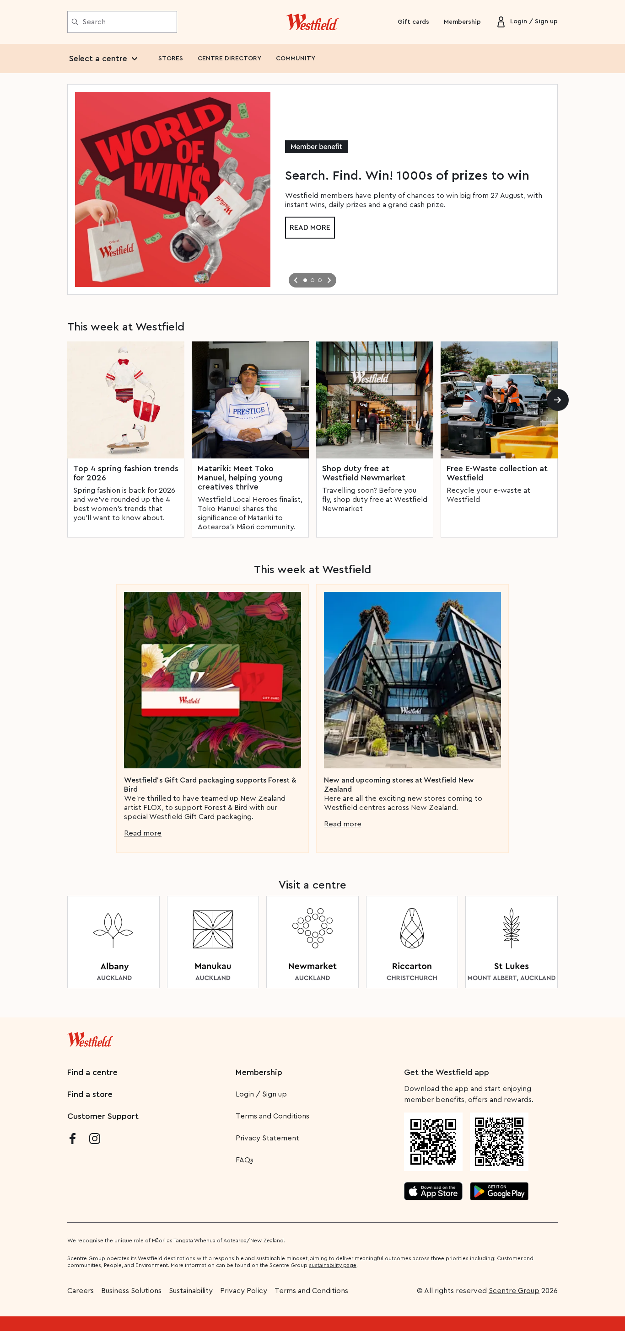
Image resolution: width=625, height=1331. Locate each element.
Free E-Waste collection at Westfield (497, 473)
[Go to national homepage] (90, 1037)
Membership (462, 22)
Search (94, 22)
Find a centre (92, 1072)
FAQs (244, 1160)
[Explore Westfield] (312, 22)
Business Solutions (131, 1290)
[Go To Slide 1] (305, 280)
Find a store (90, 1094)
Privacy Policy (243, 1290)
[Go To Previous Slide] (296, 280)
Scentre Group (514, 1290)
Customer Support (103, 1116)
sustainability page (332, 1265)
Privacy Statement (267, 1138)
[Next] (558, 400)
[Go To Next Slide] (329, 280)
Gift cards (413, 22)
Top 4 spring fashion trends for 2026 (125, 473)
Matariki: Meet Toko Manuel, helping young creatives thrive (240, 477)
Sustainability (191, 1290)
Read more (310, 227)
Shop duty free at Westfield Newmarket (363, 473)
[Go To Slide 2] (312, 280)
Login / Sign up (261, 1094)
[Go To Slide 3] (320, 280)
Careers (80, 1290)
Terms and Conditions (272, 1116)
